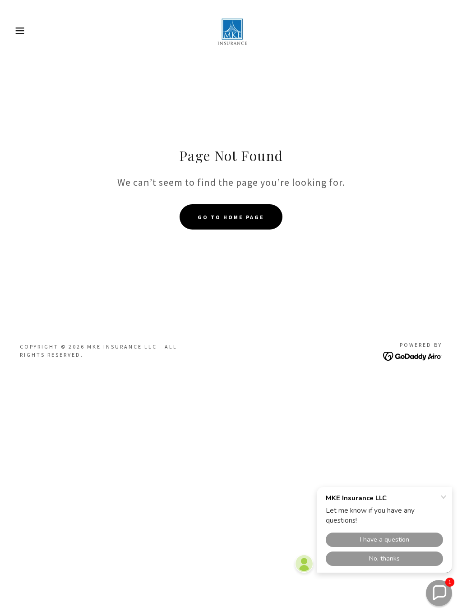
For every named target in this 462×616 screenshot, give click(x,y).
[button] (23, 31)
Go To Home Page (231, 217)
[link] (231, 29)
